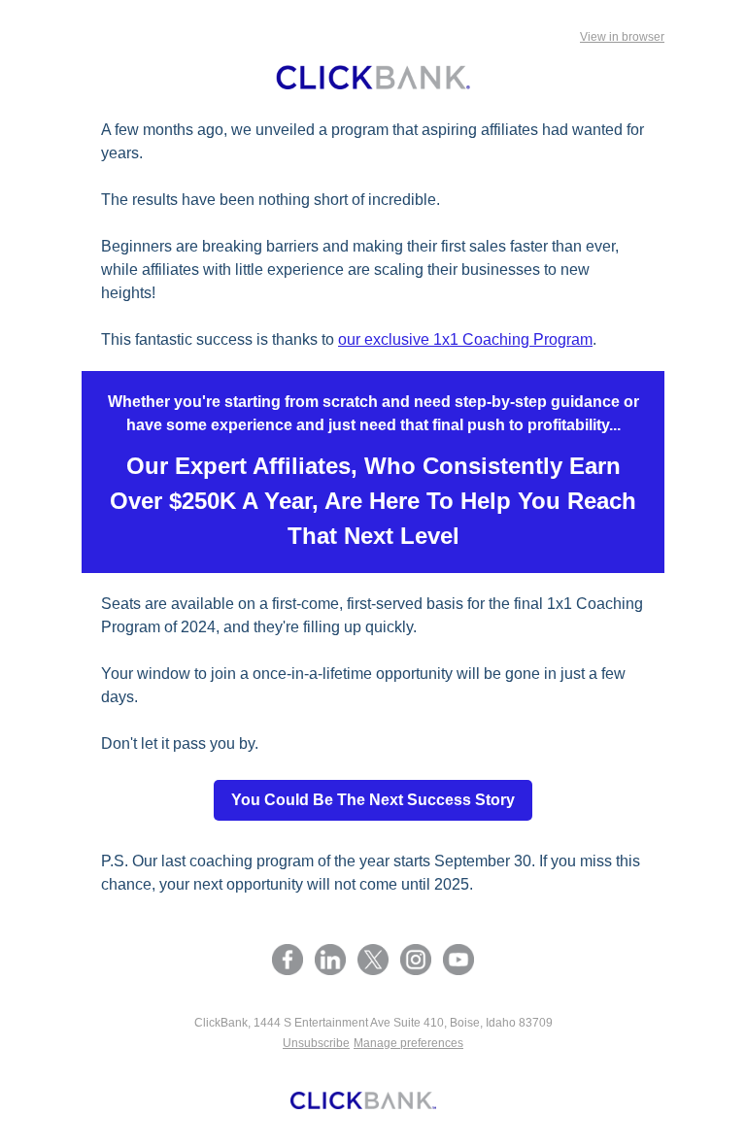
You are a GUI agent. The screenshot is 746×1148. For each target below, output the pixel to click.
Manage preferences (408, 1043)
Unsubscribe (316, 1043)
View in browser (622, 37)
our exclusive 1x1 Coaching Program (465, 339)
